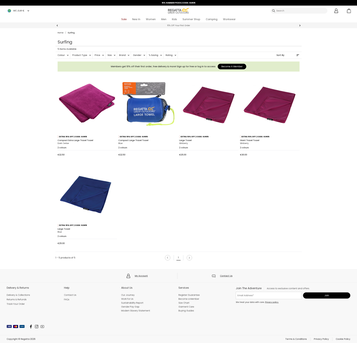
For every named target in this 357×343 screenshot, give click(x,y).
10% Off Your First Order (178, 25)
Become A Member (232, 66)
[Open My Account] (336, 11)
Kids (174, 19)
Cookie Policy (343, 339)
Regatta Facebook (31, 326)
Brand (124, 55)
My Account (141, 275)
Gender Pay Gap (130, 306)
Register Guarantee (189, 295)
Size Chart (183, 302)
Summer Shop (191, 19)
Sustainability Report (132, 302)
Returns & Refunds (16, 299)
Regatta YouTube (42, 326)
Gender (139, 55)
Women (151, 19)
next (300, 25)
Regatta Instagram (36, 326)
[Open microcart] (349, 11)
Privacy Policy (321, 339)
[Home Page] (178, 10)
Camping (211, 19)
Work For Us (127, 299)
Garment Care (186, 306)
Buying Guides (186, 310)
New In (136, 19)
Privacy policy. (272, 302)
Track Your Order (16, 304)
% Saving (156, 55)
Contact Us (226, 275)
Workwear (229, 19)
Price (100, 55)
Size (112, 55)
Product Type (82, 55)
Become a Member (188, 299)
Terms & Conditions (296, 339)
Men (163, 19)
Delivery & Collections (18, 295)
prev (57, 25)
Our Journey (128, 295)
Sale (124, 19)
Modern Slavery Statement (135, 310)
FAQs (66, 299)
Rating (171, 55)
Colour (63, 55)
